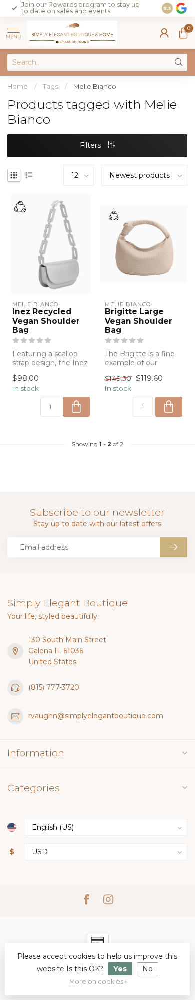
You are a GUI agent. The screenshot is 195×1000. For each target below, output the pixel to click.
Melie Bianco (95, 86)
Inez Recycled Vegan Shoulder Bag (46, 320)
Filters (91, 145)
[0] (184, 33)
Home (18, 86)
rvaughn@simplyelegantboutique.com (96, 715)
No (147, 968)
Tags (50, 86)
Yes (120, 968)
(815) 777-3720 (54, 687)
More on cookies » (99, 981)
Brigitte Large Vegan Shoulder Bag (138, 320)
